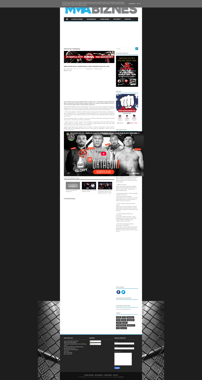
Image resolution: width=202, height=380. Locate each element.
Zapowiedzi (130, 320)
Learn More (132, 3)
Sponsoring (130, 317)
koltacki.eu (121, 377)
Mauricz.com (131, 325)
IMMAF (124, 322)
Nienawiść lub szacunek (69, 348)
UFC (66, 116)
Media (118, 317)
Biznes (97, 68)
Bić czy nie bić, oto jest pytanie (71, 349)
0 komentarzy (89, 68)
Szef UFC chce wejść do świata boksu (71, 190)
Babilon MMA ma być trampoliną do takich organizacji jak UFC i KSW (86, 66)
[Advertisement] (101, 35)
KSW (118, 320)
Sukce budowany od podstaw (71, 341)
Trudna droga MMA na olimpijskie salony (73, 346)
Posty (92, 341)
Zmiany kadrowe (121, 325)
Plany (100, 68)
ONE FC (119, 322)
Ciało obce (66, 351)
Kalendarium (91, 19)
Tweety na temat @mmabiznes (123, 309)
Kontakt (128, 19)
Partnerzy (117, 19)
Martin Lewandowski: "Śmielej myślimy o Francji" (89, 190)
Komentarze (94, 344)
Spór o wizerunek (68, 352)
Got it (138, 3)
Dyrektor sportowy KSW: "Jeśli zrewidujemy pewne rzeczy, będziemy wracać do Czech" (105, 191)
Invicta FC (123, 328)
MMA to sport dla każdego (70, 342)
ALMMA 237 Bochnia (121, 184)
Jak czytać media (68, 354)
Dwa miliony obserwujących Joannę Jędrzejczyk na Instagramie (125, 224)
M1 (118, 328)
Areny (123, 320)
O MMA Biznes (104, 19)
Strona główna (77, 19)
